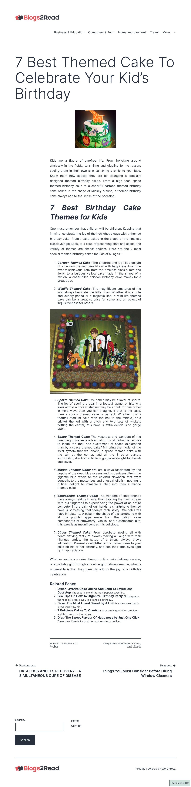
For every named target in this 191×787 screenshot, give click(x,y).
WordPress (168, 768)
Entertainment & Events (129, 643)
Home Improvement (132, 32)
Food (129, 646)
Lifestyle (137, 646)
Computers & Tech (101, 32)
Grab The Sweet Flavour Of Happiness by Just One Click (98, 617)
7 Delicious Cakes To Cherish (78, 610)
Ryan (55, 646)
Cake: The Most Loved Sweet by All (83, 603)
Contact (76, 725)
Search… (20, 719)
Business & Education (69, 32)
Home (75, 720)
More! (166, 32)
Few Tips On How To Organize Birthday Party (90, 596)
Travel (154, 32)
